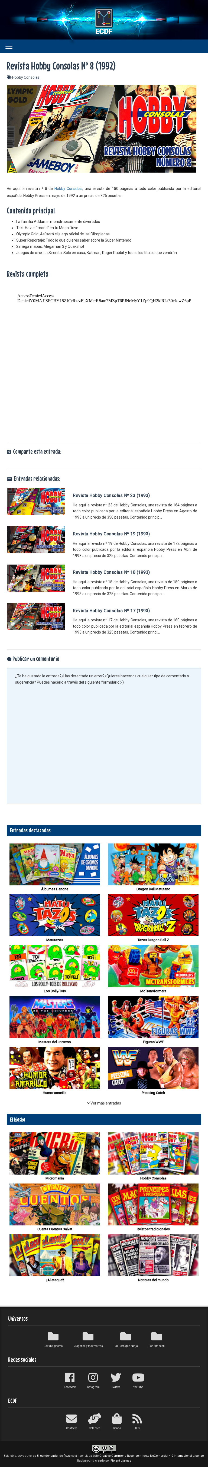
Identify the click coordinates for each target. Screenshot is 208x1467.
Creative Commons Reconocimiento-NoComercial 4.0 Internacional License (151, 1456)
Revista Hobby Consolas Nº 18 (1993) (111, 572)
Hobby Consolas (26, 77)
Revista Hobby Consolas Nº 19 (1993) (111, 533)
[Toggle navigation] (9, 46)
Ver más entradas (105, 1103)
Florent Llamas (120, 1460)
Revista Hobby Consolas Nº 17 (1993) (111, 610)
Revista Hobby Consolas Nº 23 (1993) (111, 495)
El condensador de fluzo (53, 1456)
